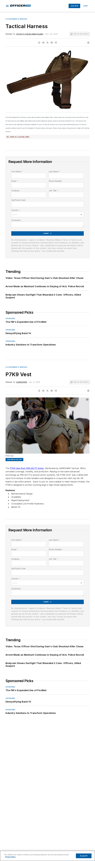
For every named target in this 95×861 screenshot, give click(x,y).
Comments (16, 220)
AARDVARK (21, 382)
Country (15, 210)
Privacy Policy (10, 857)
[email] (56, 42)
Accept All (83, 856)
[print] (88, 42)
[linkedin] (43, 42)
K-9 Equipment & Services (16, 19)
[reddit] (52, 42)
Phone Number (55, 181)
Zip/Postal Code (18, 200)
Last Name (54, 171)
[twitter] (47, 42)
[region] (47, 856)
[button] (7, 6)
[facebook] (39, 42)
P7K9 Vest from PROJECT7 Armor (27, 468)
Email (14, 181)
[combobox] (47, 214)
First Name (16, 171)
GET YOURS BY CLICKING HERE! (18, 137)
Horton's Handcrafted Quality (29, 34)
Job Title (53, 190)
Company (15, 190)
